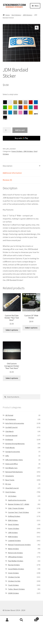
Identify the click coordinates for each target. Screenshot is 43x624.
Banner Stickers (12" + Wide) (18, 504)
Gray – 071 (15, 112)
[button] (37, 28)
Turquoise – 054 (31, 107)
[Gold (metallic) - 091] (15, 102)
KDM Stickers (13, 537)
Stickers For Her (14, 577)
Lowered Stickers (14, 540)
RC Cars (8, 484)
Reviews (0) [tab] (7, 180)
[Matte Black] (5, 118)
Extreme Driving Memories (15, 444)
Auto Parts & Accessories (14, 423)
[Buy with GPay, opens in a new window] (21, 138)
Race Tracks (9, 480)
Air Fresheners (10, 419)
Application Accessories (17, 500)
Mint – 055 (15, 107)
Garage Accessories (12, 452)
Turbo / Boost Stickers (16, 589)
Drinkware (9, 439)
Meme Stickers (13, 549)
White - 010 (10, 102)
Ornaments (9, 476)
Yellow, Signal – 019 (31, 112)
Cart (33, 618)
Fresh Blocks (10, 447)
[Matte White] (36, 112)
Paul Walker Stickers (15, 561)
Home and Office (11, 464)
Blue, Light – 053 (10, 112)
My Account (7, 620)
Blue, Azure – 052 (36, 102)
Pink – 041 (36, 107)
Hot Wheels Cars (11, 468)
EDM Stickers (13, 520)
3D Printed (9, 415)
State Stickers (13, 573)
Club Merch (9, 431)
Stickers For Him (14, 581)
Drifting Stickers (14, 516)
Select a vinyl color (10, 94)
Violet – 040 (20, 107)
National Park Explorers (14, 472)
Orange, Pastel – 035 (25, 107)
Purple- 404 (25, 112)
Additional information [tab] (12, 173)
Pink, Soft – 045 (20, 112)
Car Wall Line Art (11, 427)
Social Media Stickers (16, 569)
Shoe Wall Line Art (12, 488)
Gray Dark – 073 (5, 112)
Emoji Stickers (13, 524)
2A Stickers (12, 496)
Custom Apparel (11, 435)
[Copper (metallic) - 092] (20, 102)
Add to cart (20, 130)
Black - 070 (5, 102)
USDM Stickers (13, 593)
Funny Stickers (16, 151)
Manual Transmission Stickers (19, 545)
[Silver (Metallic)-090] (25, 102)
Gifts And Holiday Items (14, 460)
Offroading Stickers (15, 557)
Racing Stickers (14, 565)
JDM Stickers (27, 15)
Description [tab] (7, 166)
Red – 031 (31, 102)
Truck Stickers (13, 585)
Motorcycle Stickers (15, 553)
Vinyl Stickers (16, 15)
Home (7, 15)
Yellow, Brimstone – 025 (10, 107)
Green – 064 (5, 107)
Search (21, 620)
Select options (12, 330)
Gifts (7, 456)
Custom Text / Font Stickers (18, 512)
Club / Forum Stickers (16, 508)
